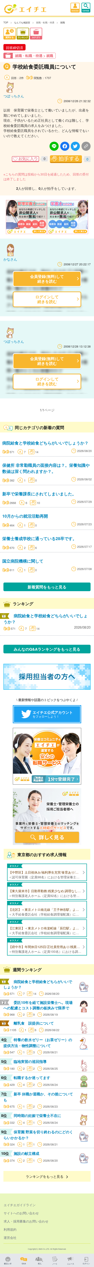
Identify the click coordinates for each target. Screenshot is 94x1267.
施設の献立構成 (26, 1153)
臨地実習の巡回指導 (30, 1061)
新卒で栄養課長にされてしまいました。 (39, 493)
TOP (5, 22)
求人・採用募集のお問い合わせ (26, 1221)
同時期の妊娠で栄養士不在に (37, 1115)
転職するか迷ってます (32, 1077)
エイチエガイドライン (20, 1205)
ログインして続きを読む (47, 299)
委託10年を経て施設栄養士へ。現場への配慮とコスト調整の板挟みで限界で (38, 1005)
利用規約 (10, 1229)
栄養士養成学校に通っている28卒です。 (39, 538)
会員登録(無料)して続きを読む (47, 279)
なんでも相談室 (22, 22)
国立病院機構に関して (22, 561)
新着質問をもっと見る (47, 587)
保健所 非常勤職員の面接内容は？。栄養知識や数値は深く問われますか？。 (46, 468)
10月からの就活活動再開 (25, 516)
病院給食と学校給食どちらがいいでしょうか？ (45, 443)
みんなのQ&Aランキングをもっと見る (47, 649)
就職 (62, 22)
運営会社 (10, 1237)
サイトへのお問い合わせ (21, 1213)
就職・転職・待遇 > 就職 (34, 55)
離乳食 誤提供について (34, 1023)
